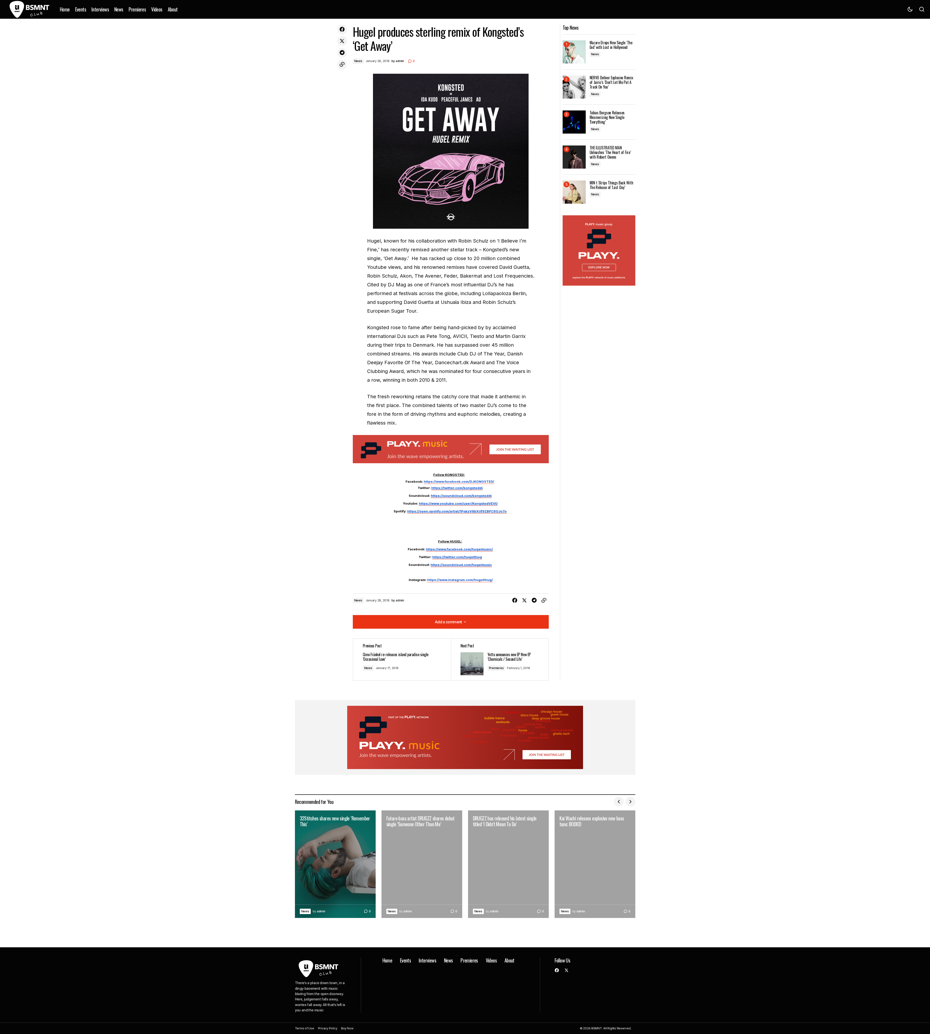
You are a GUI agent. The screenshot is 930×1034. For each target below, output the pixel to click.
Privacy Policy (327, 1028)
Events (405, 960)
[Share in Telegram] (342, 53)
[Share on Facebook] (342, 29)
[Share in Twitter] (342, 41)
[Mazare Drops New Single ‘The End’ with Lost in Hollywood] (574, 51)
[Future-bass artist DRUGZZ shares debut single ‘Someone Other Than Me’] (421, 864)
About (509, 960)
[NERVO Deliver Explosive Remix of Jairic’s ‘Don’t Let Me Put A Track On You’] (574, 87)
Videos (491, 960)
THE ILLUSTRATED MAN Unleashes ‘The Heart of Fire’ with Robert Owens (610, 152)
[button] (910, 9)
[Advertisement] (451, 449)
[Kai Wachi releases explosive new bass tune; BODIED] (595, 864)
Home (387, 960)
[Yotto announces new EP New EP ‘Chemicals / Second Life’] (500, 659)
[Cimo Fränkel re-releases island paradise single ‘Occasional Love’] (402, 659)
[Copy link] (342, 64)
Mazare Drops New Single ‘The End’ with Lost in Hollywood (611, 45)
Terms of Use (304, 1028)
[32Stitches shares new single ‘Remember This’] (335, 864)
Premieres (496, 668)
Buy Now (347, 1028)
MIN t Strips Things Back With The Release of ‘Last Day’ (611, 185)
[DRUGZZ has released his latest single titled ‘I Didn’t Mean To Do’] (508, 864)
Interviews (427, 960)
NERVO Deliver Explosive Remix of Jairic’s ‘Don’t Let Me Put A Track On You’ (611, 82)
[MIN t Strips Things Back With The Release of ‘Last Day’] (574, 192)
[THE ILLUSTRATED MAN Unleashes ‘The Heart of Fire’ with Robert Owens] (574, 157)
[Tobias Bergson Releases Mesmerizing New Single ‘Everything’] (574, 122)
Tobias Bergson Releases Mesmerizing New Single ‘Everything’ (607, 117)
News (358, 61)
